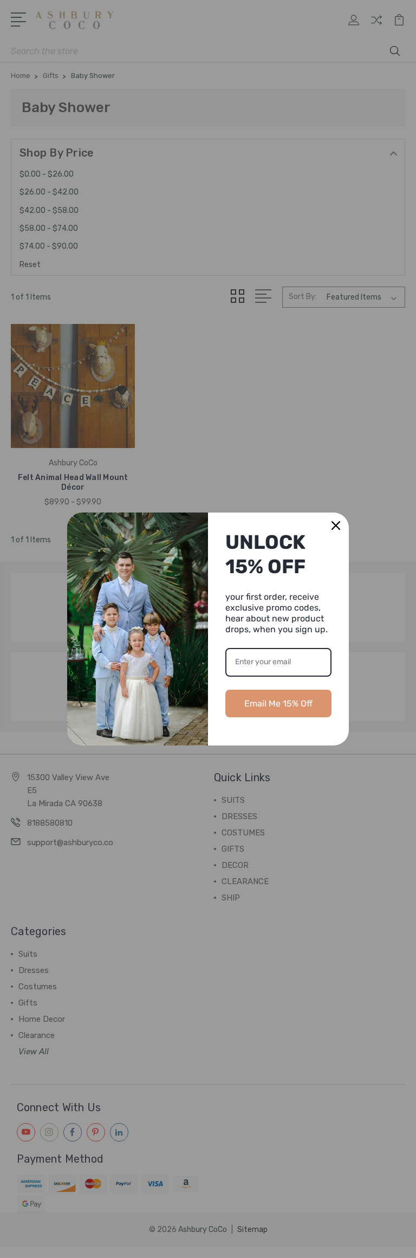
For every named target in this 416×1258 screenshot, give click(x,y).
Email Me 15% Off (278, 703)
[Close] (336, 526)
